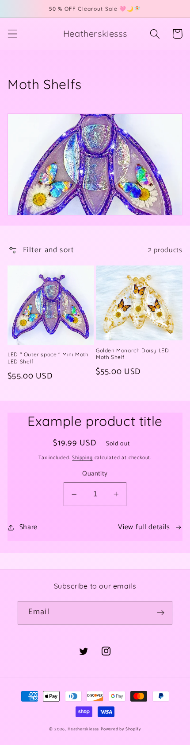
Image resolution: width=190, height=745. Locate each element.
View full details (144, 527)
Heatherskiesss (83, 729)
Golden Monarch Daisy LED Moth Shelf (132, 354)
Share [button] (28, 527)
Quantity (95, 474)
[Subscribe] (160, 613)
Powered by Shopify (121, 729)
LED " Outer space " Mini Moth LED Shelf (48, 358)
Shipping (82, 457)
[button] (12, 34)
